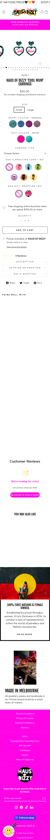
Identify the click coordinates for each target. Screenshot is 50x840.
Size (25, 104)
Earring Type (25, 148)
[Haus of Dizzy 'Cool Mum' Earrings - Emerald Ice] (6, 386)
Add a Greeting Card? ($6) (25, 159)
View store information (17, 247)
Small (19, 109)
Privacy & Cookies (25, 718)
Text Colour (25, 133)
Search (25, 755)
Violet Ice (29, 123)
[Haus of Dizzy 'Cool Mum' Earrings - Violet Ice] (6, 401)
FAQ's (25, 736)
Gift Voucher (25, 745)
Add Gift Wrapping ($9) (25, 186)
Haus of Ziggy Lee (25, 759)
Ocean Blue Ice (21, 123)
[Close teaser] (15, 824)
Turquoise (29, 139)
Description (25, 261)
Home (24, 75)
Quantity (25, 216)
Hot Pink (21, 139)
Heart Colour (25, 118)
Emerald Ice (12, 123)
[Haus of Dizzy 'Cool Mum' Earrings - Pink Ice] (6, 409)
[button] (8, 831)
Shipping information (25, 268)
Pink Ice (37, 123)
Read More (25, 634)
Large (31, 109)
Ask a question (25, 274)
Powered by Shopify (25, 838)
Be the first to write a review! (25, 495)
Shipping (20, 94)
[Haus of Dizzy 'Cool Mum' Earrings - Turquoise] (6, 424)
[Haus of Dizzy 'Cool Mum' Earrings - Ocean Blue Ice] (6, 394)
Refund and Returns (25, 722)
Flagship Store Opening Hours (25, 741)
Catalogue (25, 750)
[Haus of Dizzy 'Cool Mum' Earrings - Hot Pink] (6, 417)
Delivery (25, 727)
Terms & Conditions (25, 713)
